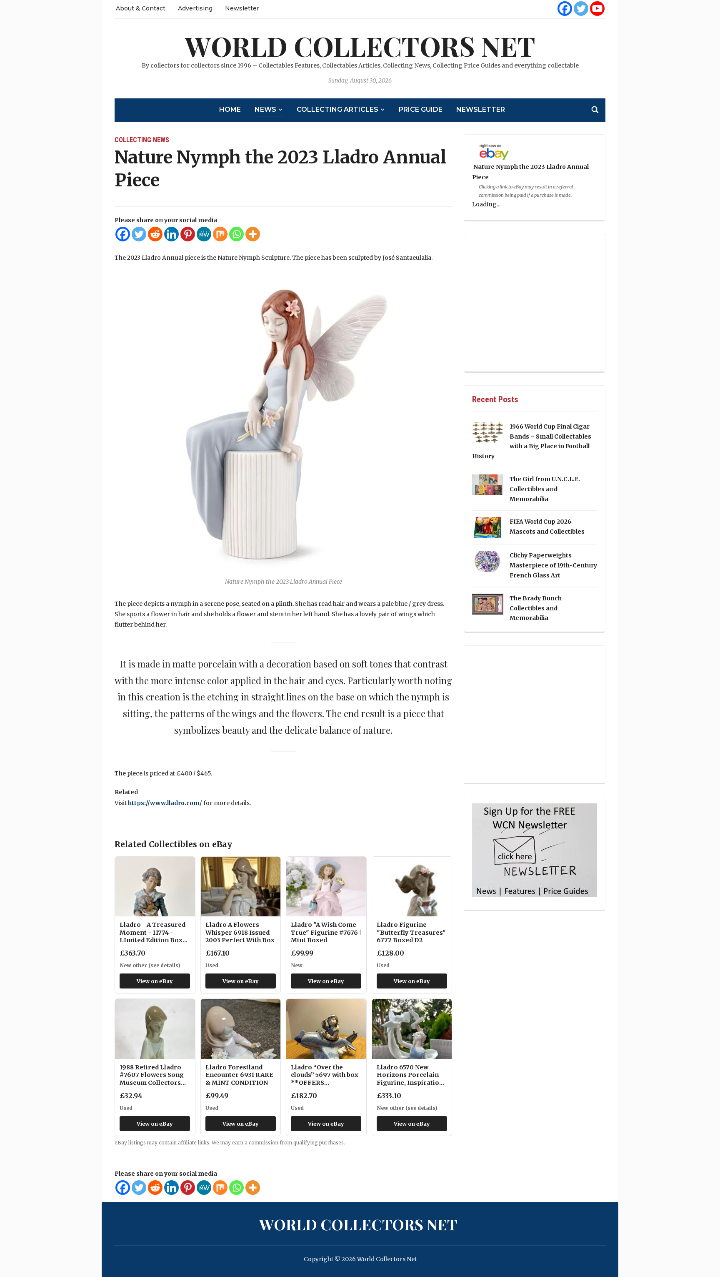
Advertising (195, 8)
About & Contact (140, 8)
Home (230, 109)
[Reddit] (155, 234)
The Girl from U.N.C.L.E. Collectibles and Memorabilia (545, 489)
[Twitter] (581, 8)
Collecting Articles (337, 109)
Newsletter (242, 8)
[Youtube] (597, 8)
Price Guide (420, 109)
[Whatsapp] (236, 234)
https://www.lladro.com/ (165, 803)
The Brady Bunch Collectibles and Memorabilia (536, 608)
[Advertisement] (534, 303)
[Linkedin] (171, 234)
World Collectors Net (360, 45)
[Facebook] (565, 8)
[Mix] (220, 234)
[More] (252, 234)
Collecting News (142, 140)
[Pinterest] (187, 234)
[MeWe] (204, 234)
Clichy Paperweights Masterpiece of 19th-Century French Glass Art (553, 565)
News (265, 109)
